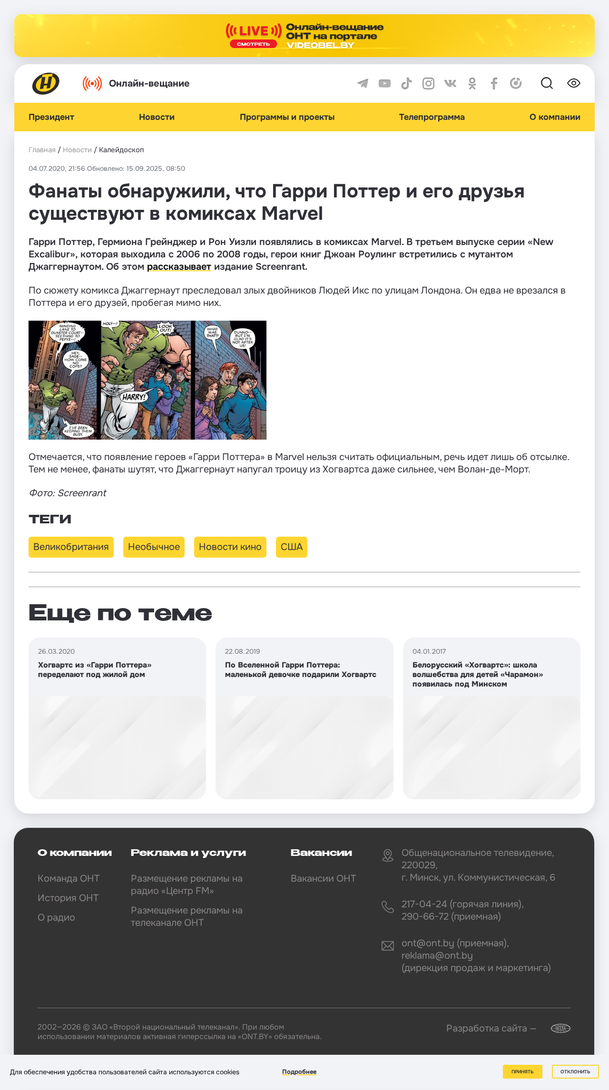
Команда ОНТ (68, 878)
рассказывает (179, 267)
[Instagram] (428, 83)
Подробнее (299, 1072)
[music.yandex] (516, 83)
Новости (157, 117)
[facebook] (494, 83)
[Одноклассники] (472, 83)
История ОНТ (68, 898)
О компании (555, 117)
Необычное (154, 547)
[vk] (450, 83)
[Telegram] (363, 83)
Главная (42, 150)
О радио (56, 917)
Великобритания (71, 547)
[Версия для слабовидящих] (573, 83)
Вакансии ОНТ (323, 878)
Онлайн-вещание (149, 83)
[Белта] (554, 1028)
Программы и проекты (287, 117)
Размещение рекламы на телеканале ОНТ (187, 916)
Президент (51, 117)
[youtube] (385, 83)
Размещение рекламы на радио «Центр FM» (187, 885)
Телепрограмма (432, 117)
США (292, 547)
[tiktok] (407, 83)
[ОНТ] (46, 83)
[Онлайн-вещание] (304, 35)
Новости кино (230, 547)
